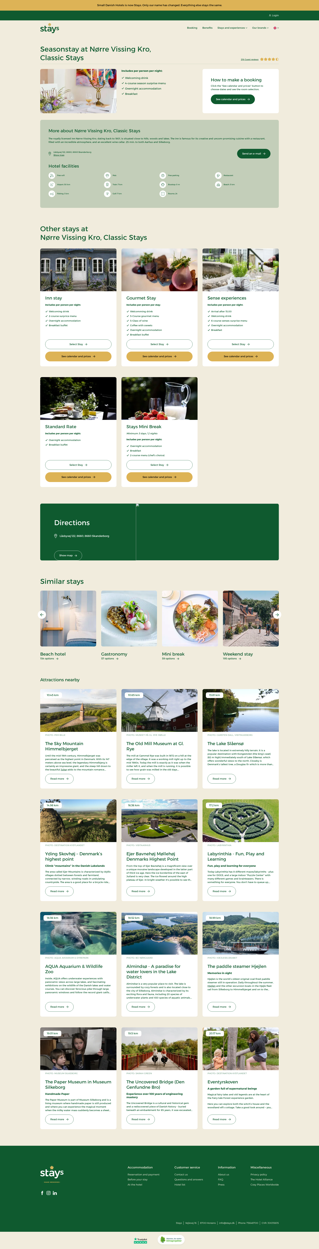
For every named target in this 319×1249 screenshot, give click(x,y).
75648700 (252, 1222)
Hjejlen (211, 985)
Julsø (64, 769)
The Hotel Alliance (262, 1179)
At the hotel (135, 1184)
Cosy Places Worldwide (265, 1184)
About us (223, 1174)
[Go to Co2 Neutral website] (171, 1240)
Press (221, 1184)
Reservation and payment (144, 1174)
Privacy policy (259, 1174)
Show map (58, 155)
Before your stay (138, 1179)
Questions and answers (188, 1179)
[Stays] (49, 28)
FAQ (220, 1179)
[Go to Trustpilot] (140, 1240)
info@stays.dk (227, 1222)
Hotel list (179, 1184)
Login (275, 15)
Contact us (181, 1174)
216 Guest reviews (250, 59)
